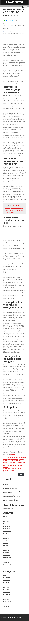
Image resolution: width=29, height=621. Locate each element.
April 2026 (5, 519)
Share (19, 21)
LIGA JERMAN (6, 589)
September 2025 (7, 536)
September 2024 (7, 564)
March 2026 (6, 521)
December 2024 (7, 557)
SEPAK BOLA (15, 15)
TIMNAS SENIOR (7, 604)
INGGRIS (5, 575)
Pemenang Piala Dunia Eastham (10, 462)
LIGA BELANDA (6, 580)
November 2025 (7, 531)
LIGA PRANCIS (6, 592)
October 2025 (6, 533)
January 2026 (6, 526)
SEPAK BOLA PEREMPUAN (9, 601)
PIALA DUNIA (6, 597)
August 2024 (6, 567)
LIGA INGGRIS (6, 585)
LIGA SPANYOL (6, 594)
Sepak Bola (12, 454)
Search (4, 472)
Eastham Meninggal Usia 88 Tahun (14, 457)
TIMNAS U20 (6, 606)
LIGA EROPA (6, 582)
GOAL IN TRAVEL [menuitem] (12, 80)
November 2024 (7, 560)
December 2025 (7, 528)
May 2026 (5, 516)
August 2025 (6, 538)
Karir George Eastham (16, 460)
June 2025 (5, 543)
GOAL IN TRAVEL (14, 1)
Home (25, 618)
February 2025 (6, 552)
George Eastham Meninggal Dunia (15, 459)
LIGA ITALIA (6, 587)
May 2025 (5, 545)
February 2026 (6, 524)
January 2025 (6, 555)
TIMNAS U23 (6, 609)
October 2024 (6, 562)
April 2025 (5, 548)
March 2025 (6, 550)
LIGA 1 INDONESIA (7, 577)
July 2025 (5, 540)
